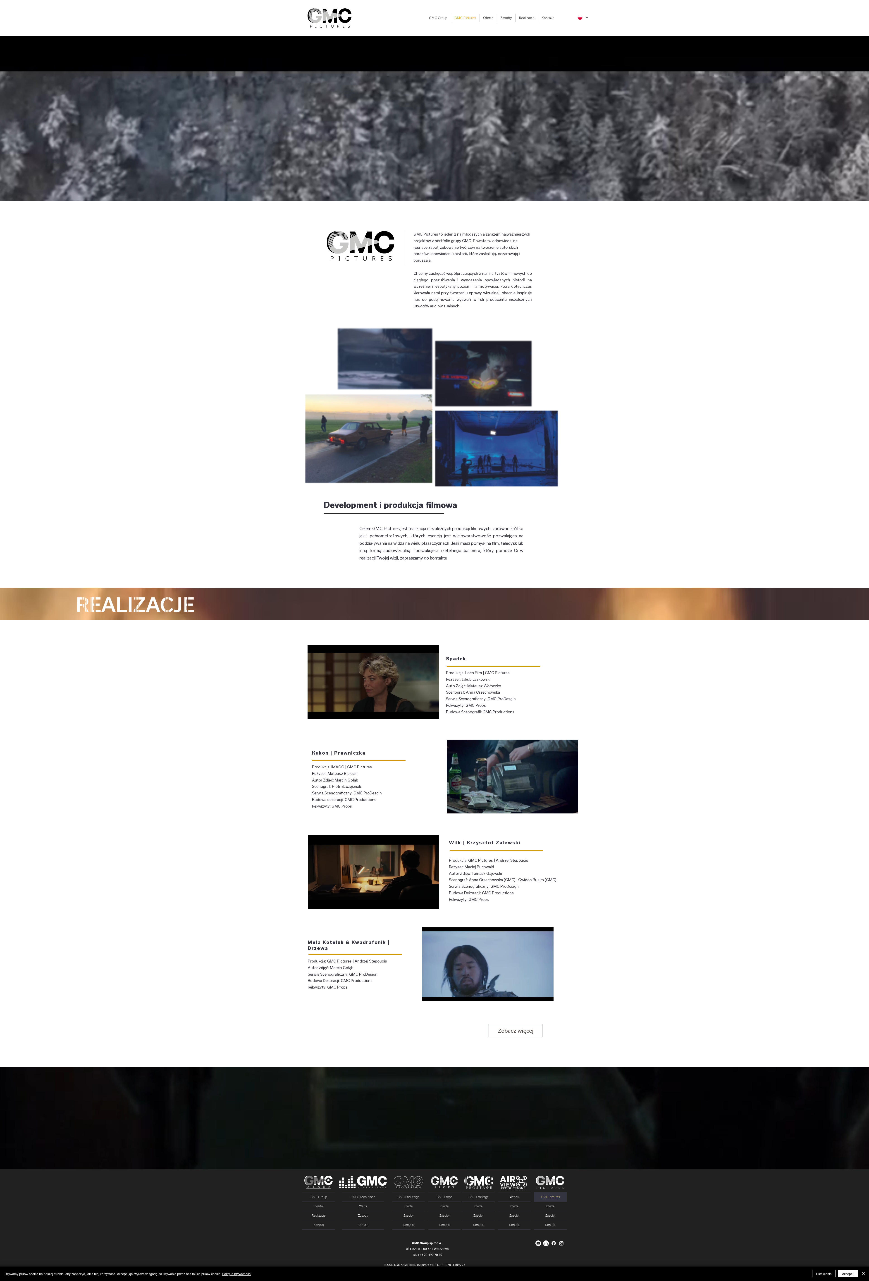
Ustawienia (824, 1273)
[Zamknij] (863, 1273)
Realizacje (318, 1215)
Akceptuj (848, 1273)
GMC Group (318, 1197)
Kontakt (318, 1225)
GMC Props (444, 1197)
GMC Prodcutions (363, 1197)
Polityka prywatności (236, 1273)
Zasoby (363, 1215)
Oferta (319, 1206)
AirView (514, 1197)
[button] (488, 18)
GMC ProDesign (409, 1197)
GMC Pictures (550, 1197)
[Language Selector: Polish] (582, 17)
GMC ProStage (478, 1197)
